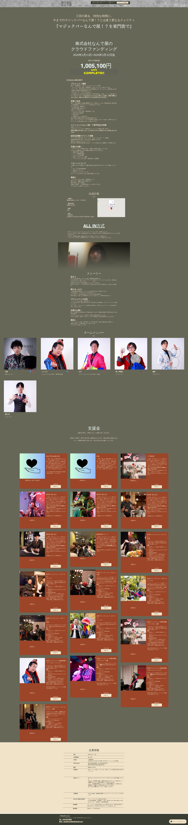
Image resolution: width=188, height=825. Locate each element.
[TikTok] (141, 371)
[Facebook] (30, 371)
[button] (128, 269)
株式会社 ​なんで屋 (66, 3)
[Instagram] (32, 371)
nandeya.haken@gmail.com (73, 822)
